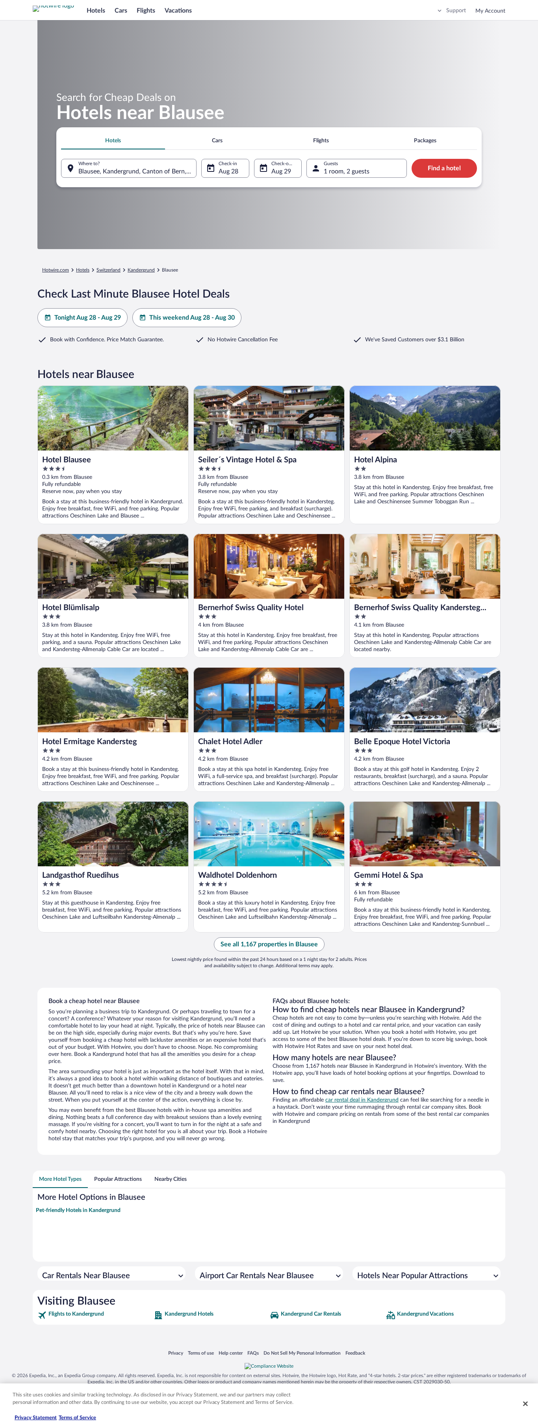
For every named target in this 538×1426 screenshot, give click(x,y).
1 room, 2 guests (346, 171)
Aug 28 (228, 171)
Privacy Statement (36, 1417)
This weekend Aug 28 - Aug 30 (192, 318)
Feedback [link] (355, 1352)
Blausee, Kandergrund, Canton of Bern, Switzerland (137, 171)
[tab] (113, 140)
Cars (121, 10)
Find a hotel (444, 168)
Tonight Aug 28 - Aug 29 (87, 318)
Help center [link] (231, 1352)
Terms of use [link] (201, 1352)
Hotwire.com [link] (55, 270)
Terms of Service (77, 1417)
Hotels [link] (82, 270)
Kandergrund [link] (141, 270)
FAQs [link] (253, 1352)
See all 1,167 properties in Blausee (269, 944)
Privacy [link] (175, 1352)
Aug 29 (281, 171)
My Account (490, 11)
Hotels (96, 10)
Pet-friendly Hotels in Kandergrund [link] (78, 1210)
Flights (146, 10)
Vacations (178, 10)
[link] (94, 1315)
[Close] (525, 1403)
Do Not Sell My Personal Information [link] (302, 1352)
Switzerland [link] (108, 270)
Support (456, 10)
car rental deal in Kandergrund (362, 1100)
